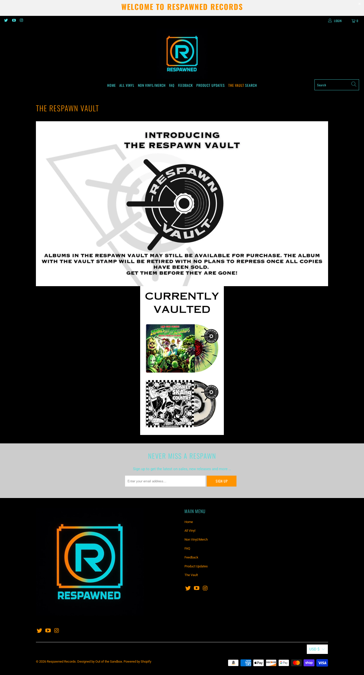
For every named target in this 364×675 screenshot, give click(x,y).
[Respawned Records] (182, 53)
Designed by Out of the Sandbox (99, 661)
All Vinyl (126, 85)
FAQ (172, 85)
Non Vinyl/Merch (152, 85)
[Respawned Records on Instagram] (21, 21)
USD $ (314, 649)
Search (251, 85)
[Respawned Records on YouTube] (13, 21)
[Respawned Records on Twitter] (6, 21)
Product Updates (210, 85)
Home (111, 85)
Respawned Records (61, 661)
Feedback (185, 85)
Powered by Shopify (137, 661)
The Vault (236, 85)
